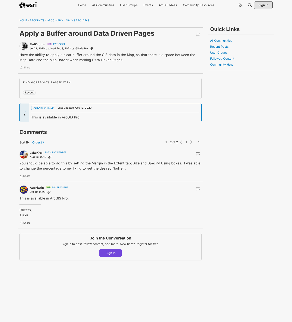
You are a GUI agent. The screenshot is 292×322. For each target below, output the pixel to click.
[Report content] (198, 34)
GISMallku (81, 48)
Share (24, 68)
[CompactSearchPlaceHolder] (250, 5)
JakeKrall (36, 152)
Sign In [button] (111, 253)
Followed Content (222, 58)
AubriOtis (37, 187)
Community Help (221, 64)
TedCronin (37, 44)
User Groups (218, 52)
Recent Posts (219, 46)
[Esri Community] (28, 5)
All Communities (221, 40)
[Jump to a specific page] (198, 142)
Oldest (37, 142)
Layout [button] (29, 92)
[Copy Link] (91, 48)
